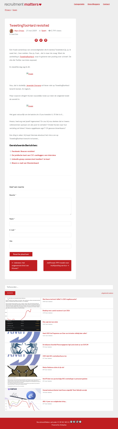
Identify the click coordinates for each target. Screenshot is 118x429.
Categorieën (79, 4)
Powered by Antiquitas (59, 425)
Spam (15, 10)
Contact (106, 4)
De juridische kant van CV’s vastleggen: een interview (34, 155)
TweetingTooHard (27, 57)
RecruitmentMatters (43, 422)
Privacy (8, 10)
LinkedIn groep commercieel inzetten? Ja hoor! (31, 159)
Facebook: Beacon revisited (23, 151)
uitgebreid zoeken (107, 293)
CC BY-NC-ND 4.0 (63, 422)
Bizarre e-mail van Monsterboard (25, 163)
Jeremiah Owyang (33, 85)
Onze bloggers (94, 4)
